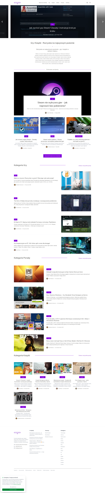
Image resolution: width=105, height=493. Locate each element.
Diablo (62, 438)
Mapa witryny (53, 470)
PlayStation (78, 136)
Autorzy (47, 430)
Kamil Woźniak (47, 432)
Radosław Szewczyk (49, 436)
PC (61, 452)
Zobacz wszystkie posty (85, 165)
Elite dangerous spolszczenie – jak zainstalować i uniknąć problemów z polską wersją (36, 434)
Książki (53, 2)
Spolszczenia (63, 436)
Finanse (62, 2)
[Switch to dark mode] (90, 3)
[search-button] (87, 2)
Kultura (57, 2)
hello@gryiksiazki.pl (18, 448)
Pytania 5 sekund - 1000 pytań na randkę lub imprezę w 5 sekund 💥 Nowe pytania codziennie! (37, 442)
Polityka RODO (39, 470)
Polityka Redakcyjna (46, 470)
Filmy (61, 444)
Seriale (62, 440)
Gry (49, 2)
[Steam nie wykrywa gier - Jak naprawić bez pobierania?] (52, 93)
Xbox (62, 448)
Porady (48, 269)
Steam (62, 450)
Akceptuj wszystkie (13, 489)
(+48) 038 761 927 (18, 446)
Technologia (63, 432)
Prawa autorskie (21, 470)
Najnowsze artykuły (43, 2)
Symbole (62, 442)
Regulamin (15, 470)
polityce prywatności (17, 484)
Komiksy (67, 2)
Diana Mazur (47, 434)
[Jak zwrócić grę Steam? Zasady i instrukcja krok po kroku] (52, 21)
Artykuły (32, 430)
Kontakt (34, 470)
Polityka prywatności (28, 470)
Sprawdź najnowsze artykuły (52, 156)
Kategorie (63, 430)
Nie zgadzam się (13, 486)
